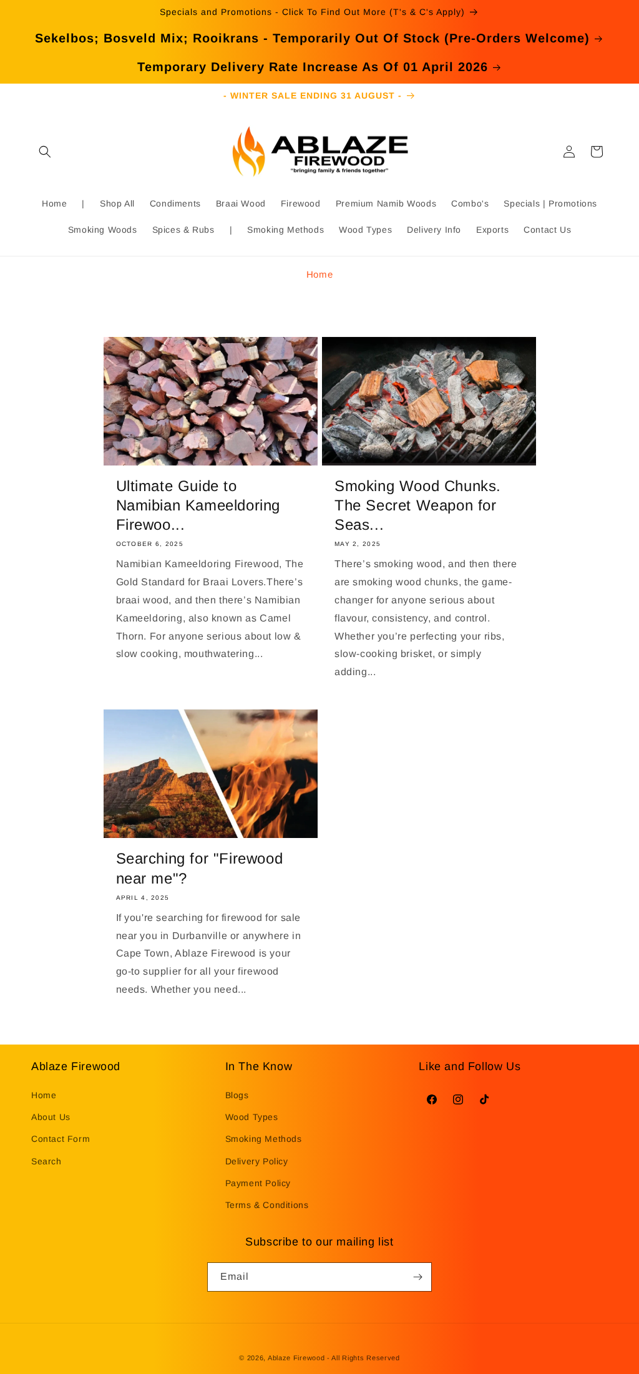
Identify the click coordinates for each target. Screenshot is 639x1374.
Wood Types (251, 1117)
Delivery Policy (256, 1161)
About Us (51, 1117)
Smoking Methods (263, 1139)
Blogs (237, 1095)
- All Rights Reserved (363, 1358)
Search (46, 1161)
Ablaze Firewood (296, 1358)
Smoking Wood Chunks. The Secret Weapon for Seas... (417, 505)
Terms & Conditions (267, 1205)
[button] (45, 151)
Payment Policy (258, 1183)
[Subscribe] (417, 1277)
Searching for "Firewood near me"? (199, 868)
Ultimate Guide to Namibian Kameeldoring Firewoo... (198, 505)
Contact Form (60, 1139)
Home (319, 274)
